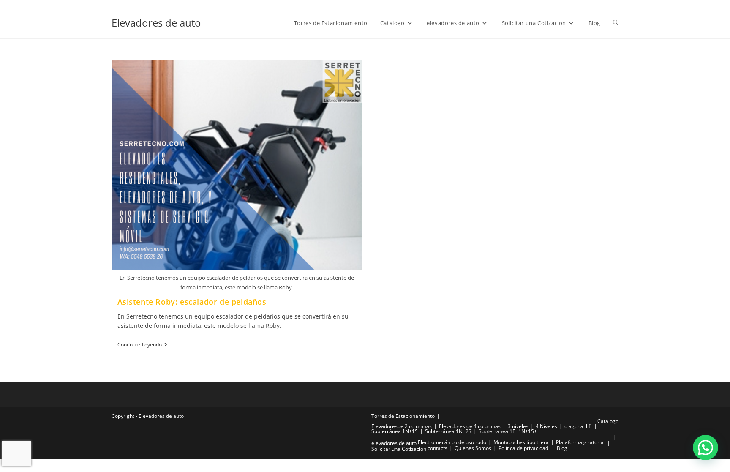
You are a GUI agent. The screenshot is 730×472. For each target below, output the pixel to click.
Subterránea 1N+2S (448, 431)
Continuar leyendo (142, 345)
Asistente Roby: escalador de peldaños (192, 302)
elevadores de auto (394, 443)
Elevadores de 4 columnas (470, 426)
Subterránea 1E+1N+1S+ (508, 431)
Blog (562, 448)
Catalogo (607, 421)
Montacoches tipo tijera (521, 442)
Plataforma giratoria (580, 442)
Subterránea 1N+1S (394, 431)
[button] (705, 447)
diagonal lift (578, 426)
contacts (437, 448)
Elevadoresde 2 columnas (401, 426)
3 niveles (518, 426)
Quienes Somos (473, 448)
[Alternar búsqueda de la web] (616, 22)
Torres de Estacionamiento (403, 416)
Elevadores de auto (156, 23)
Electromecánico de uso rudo (452, 442)
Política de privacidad (523, 448)
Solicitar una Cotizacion (398, 449)
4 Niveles (546, 426)
